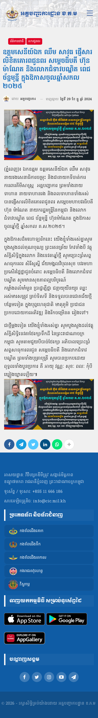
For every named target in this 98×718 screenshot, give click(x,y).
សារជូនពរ (34, 41)
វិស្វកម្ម (25, 584)
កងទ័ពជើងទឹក (30, 544)
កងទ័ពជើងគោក (31, 531)
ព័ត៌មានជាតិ (17, 41)
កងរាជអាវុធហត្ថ (31, 571)
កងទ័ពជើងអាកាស (33, 558)
